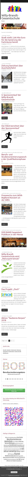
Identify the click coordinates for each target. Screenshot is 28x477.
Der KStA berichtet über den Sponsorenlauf (12, 127)
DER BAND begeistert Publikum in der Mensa (12, 233)
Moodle (4, 350)
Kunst (17, 453)
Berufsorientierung (7, 152)
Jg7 (8, 451)
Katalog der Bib (18, 351)
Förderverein (13, 350)
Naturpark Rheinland (7, 252)
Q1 (24, 457)
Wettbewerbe (19, 460)
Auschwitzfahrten (6, 63)
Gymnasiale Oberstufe (15, 448)
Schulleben (9, 316)
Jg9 (13, 450)
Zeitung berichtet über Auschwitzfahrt (12, 66)
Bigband (17, 441)
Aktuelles (4, 316)
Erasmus (15, 446)
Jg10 (16, 451)
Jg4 (21, 449)
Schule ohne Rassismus (12, 459)
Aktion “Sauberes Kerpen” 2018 (13, 319)
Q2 (4, 459)
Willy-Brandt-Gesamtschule (10, 17)
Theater (14, 460)
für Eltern (4, 35)
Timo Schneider (5, 163)
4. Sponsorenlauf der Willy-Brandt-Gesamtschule (11, 97)
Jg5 (23, 448)
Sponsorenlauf (7, 93)
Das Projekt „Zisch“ (10, 289)
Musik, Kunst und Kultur (15, 193)
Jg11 (20, 451)
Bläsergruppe (6, 445)
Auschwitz (20, 437)
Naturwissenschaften (9, 457)
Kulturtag (12, 453)
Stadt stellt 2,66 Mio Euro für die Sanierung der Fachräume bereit (13, 39)
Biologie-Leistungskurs (19, 443)
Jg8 (10, 451)
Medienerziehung (6, 287)
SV (19, 459)
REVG (6, 459)
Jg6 (5, 451)
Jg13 (9, 454)
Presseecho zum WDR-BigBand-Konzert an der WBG (12, 197)
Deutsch (11, 446)
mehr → (5, 57)
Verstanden (14, 472)
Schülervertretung (6, 101)
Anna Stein (4, 291)
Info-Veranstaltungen (17, 152)
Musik (17, 455)
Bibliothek (8, 441)
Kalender (8, 350)
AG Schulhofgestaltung (12, 437)
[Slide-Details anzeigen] (14, 368)
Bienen (13, 441)
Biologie (12, 443)
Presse (8, 35)
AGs (2, 93)
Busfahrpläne (11, 351)
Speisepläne (5, 351)
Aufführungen (5, 193)
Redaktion (4, 44)
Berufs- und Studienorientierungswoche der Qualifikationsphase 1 (13, 158)
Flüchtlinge (21, 446)
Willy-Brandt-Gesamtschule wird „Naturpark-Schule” (10, 256)
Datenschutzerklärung (14, 475)
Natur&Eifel (21, 455)
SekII (17, 459)
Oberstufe (17, 457)
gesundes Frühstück (7, 448)
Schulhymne (5, 353)
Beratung (19, 350)
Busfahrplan (13, 445)
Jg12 (23, 451)
